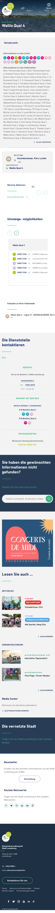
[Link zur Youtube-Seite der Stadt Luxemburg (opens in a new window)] (22, 806)
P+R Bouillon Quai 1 (27, 410)
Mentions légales (8, 891)
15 (25, 423)
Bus (4, 357)
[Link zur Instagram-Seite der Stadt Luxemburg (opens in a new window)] (17, 806)
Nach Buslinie (7, 22)
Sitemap (37, 888)
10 (23, 414)
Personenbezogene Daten (26, 891)
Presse (4, 888)
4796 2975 (30, 385)
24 (31, 414)
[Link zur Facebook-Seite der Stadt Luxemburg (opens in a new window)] (6, 806)
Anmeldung (29, 779)
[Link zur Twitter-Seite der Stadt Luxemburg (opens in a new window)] (11, 806)
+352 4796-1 (10, 866)
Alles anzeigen (43, 142)
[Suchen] (49, 498)
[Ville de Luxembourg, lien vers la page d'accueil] (8, 15)
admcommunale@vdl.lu (16, 870)
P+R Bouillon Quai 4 (27, 418)
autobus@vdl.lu (27, 381)
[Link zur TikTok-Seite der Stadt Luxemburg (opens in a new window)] (33, 806)
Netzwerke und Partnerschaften (20, 888)
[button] (38, 192)
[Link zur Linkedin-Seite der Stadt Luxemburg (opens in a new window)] (27, 806)
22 (27, 414)
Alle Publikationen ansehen (16, 711)
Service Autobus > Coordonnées (27, 406)
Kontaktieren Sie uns (17, 880)
